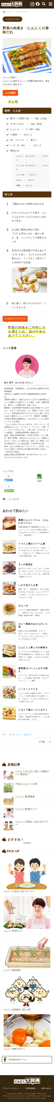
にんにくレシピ (12, 19)
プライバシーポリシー (11, 1088)
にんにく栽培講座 (12, 970)
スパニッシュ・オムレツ (20, 734)
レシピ (8, 499)
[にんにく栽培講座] (27, 934)
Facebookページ (18, 1059)
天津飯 (42, 742)
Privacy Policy (13, 1098)
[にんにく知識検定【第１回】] (27, 974)
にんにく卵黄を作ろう (14, 1049)
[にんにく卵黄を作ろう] (27, 1013)
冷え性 (16, 499)
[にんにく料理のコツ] (27, 895)
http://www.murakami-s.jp (15, 457)
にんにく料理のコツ (13, 931)
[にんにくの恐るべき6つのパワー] (27, 856)
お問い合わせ (46, 1088)
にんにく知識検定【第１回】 (17, 1009)
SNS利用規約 (30, 1088)
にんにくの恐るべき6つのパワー (19, 891)
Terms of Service (32, 1098)
